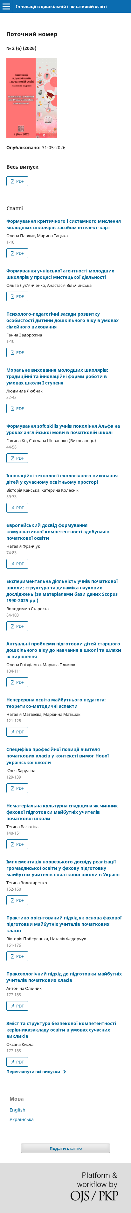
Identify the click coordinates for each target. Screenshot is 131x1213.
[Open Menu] (6, 6)
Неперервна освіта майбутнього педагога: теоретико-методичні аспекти (56, 703)
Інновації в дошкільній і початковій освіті (61, 6)
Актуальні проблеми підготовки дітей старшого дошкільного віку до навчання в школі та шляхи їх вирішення (63, 650)
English (17, 1110)
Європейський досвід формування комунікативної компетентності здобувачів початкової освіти (57, 531)
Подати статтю (66, 1148)
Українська (22, 1119)
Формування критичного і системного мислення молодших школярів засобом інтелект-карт (63, 224)
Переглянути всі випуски (33, 1071)
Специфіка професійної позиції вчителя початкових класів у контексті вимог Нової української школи (57, 755)
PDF (19, 181)
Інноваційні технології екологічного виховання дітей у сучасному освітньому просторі (62, 479)
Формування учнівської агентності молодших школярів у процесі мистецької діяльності (60, 274)
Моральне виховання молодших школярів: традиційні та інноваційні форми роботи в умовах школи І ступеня (57, 376)
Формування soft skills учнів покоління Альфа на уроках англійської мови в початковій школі (63, 429)
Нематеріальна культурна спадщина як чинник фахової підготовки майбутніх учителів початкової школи (62, 812)
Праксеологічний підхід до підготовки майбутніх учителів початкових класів (64, 977)
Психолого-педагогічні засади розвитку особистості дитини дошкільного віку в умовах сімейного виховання (62, 320)
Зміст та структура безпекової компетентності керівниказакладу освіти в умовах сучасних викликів (61, 1029)
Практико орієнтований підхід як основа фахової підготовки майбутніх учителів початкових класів (63, 924)
